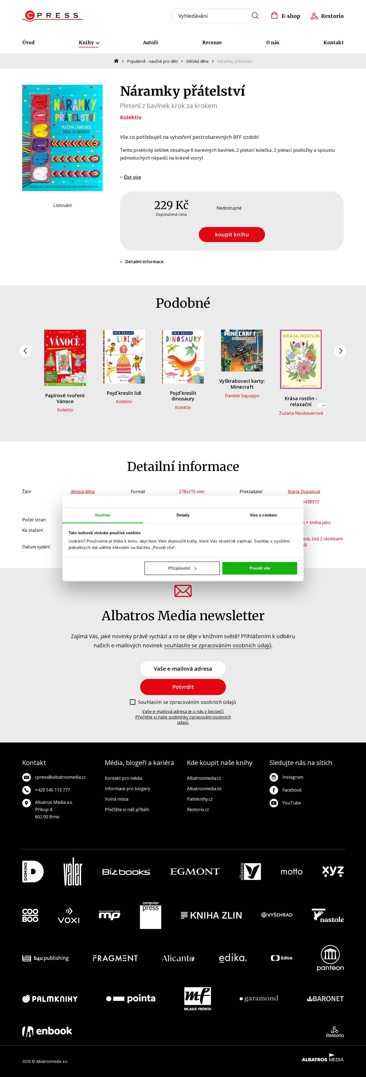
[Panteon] (330, 958)
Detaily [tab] (183, 515)
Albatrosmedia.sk (204, 789)
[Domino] (33, 871)
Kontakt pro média (123, 778)
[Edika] (233, 958)
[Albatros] (250, 871)
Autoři (150, 43)
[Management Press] (109, 915)
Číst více (132, 177)
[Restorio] (335, 1031)
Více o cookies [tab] (263, 515)
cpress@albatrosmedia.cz (60, 777)
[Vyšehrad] (276, 915)
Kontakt (333, 43)
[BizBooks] (126, 871)
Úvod (28, 43)
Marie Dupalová (304, 492)
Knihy (87, 43)
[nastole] (328, 915)
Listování (62, 205)
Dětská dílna (197, 61)
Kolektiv (130, 117)
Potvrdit (183, 686)
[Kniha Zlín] (211, 915)
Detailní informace (144, 262)
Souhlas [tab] (102, 515)
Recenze (212, 43)
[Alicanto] (178, 958)
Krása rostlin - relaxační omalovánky (301, 404)
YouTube (291, 803)
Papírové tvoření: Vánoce (65, 398)
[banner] (52, 16)
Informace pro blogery (127, 789)
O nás (272, 43)
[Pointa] (130, 998)
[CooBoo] (30, 915)
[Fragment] (115, 958)
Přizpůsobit (179, 568)
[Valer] (72, 871)
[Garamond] (259, 998)
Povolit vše (259, 568)
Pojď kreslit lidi (124, 393)
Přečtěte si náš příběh (127, 809)
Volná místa (116, 799)
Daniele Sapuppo (242, 396)
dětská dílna (82, 492)
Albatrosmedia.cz (204, 778)
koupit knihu (232, 234)
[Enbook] (47, 1031)
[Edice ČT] (281, 958)
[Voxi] (68, 915)
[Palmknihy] (49, 998)
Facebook (292, 790)
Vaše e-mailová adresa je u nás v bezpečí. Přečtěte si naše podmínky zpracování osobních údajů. (183, 717)
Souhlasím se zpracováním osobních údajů (187, 702)
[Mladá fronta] (197, 998)
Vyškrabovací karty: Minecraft (242, 384)
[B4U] (45, 958)
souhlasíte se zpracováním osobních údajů (217, 645)
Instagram (292, 777)
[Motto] (292, 871)
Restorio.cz (198, 809)
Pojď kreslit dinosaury (183, 396)
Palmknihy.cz (200, 799)
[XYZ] (333, 871)
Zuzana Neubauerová (301, 413)
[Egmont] (195, 871)
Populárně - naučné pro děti (152, 61)
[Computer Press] (150, 915)
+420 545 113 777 (52, 790)
